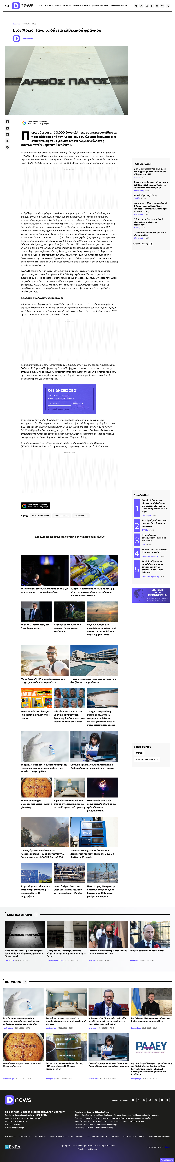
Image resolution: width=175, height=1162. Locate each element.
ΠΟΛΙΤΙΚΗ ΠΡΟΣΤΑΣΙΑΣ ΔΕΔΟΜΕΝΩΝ (66, 1136)
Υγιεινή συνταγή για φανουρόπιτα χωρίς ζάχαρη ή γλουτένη (36, 804)
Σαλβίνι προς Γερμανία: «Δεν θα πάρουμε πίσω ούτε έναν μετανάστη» (149, 222)
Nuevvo (93, 1149)
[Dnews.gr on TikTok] (152, 6)
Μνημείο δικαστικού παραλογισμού (147, 950)
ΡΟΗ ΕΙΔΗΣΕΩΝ (143, 163)
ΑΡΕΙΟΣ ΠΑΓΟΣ (81, 516)
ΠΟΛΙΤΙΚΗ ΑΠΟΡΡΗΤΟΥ (97, 1136)
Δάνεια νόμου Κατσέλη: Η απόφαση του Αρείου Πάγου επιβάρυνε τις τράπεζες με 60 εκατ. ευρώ (24, 953)
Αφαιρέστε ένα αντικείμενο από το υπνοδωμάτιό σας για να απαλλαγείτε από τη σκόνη (69, 804)
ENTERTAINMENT (120, 5)
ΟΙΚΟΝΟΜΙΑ (55, 5)
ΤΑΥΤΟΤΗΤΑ (10, 1136)
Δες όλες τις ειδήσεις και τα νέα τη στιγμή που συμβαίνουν (70, 536)
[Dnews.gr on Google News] (157, 6)
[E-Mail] (7, 141)
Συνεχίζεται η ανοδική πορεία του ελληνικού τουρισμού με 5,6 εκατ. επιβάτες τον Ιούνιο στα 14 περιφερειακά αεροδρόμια (101, 718)
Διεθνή (137, 177)
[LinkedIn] (7, 134)
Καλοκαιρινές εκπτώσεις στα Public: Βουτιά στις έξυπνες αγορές (36, 715)
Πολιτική (92, 960)
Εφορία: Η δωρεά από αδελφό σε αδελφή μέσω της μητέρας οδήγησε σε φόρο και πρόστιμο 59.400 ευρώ (92, 592)
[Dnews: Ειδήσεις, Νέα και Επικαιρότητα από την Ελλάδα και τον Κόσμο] (22, 5)
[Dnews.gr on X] (141, 6)
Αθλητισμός (139, 190)
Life (143, 544)
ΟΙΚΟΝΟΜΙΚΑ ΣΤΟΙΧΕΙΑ (159, 1136)
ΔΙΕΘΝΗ (77, 5)
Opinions (134, 960)
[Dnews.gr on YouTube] (162, 6)
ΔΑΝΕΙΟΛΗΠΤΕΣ (61, 516)
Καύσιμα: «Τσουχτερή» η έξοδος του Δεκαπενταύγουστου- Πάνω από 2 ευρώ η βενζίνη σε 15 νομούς (92, 854)
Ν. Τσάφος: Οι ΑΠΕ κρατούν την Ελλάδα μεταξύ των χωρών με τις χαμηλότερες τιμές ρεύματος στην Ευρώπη (108, 1021)
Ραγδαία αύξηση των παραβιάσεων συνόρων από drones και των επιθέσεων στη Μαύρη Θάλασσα (153, 566)
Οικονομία (17, 24)
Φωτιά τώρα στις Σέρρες (145, 195)
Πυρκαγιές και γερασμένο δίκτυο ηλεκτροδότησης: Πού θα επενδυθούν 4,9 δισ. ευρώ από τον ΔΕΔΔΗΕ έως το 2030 (42, 854)
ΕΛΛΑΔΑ (67, 5)
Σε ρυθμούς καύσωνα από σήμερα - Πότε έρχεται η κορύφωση (67, 628)
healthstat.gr (8, 1028)
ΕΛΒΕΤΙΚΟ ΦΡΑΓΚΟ (40, 516)
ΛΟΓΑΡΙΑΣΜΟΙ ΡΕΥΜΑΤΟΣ (147, 759)
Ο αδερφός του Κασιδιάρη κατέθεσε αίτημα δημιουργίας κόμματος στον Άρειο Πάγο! (66, 953)
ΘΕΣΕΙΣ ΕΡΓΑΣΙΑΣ (101, 5)
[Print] (7, 147)
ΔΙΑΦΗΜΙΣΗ (24, 1136)
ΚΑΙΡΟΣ (139, 753)
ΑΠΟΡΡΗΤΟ (168, 1160)
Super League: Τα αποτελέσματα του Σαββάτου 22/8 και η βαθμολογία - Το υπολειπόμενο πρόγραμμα (151, 185)
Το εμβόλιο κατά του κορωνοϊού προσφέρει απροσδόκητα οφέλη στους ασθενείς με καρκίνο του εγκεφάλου (44, 768)
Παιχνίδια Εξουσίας (150, 556)
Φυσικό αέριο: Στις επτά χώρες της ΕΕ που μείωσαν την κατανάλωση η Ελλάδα (68, 889)
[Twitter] (7, 128)
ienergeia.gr (93, 1028)
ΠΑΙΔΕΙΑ (86, 5)
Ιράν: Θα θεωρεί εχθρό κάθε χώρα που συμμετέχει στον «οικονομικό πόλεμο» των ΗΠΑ (150, 171)
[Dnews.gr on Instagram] (147, 6)
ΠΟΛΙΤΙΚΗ (43, 5)
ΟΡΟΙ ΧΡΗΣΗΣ (40, 1136)
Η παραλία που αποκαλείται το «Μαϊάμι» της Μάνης (154, 538)
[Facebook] (7, 121)
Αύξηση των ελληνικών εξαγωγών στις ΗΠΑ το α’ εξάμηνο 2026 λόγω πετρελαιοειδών (64, 1066)
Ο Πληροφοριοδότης (55, 960)
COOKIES (115, 1136)
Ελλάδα (137, 198)
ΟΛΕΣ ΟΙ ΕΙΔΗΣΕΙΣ (120, 1100)
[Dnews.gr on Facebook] (136, 6)
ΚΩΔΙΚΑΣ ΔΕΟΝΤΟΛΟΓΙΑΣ (134, 1136)
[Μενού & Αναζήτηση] (7, 6)
